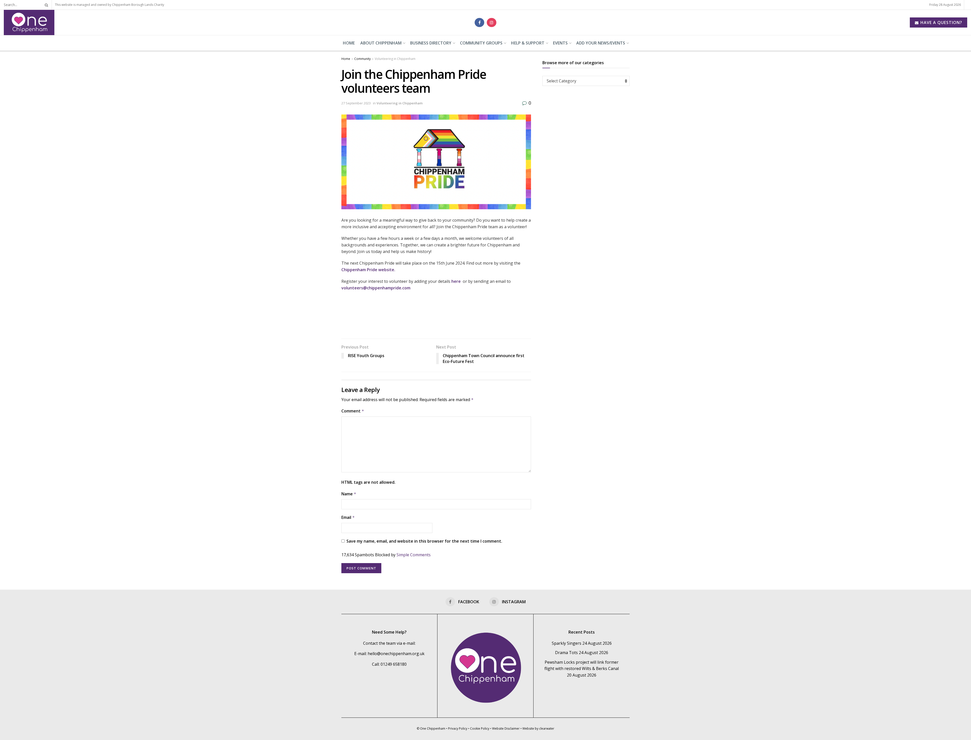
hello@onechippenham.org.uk (396, 653)
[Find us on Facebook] (479, 22)
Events (560, 43)
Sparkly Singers (566, 643)
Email (348, 517)
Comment (352, 411)
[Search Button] (45, 5)
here (457, 281)
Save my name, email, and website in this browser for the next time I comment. (424, 541)
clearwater (546, 728)
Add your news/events (600, 43)
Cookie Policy (479, 728)
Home (349, 43)
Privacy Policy (457, 728)
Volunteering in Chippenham (395, 59)
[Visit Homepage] (29, 22)
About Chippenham (381, 43)
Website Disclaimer (506, 728)
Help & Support (527, 43)
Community (362, 59)
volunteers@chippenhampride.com (375, 288)
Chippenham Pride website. (368, 269)
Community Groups (481, 43)
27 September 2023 (356, 103)
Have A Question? (940, 22)
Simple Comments (413, 555)
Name (348, 494)
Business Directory (430, 43)
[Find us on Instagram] (491, 22)
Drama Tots (566, 652)
